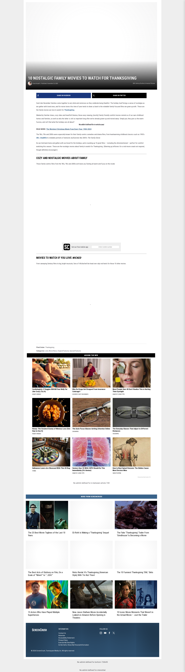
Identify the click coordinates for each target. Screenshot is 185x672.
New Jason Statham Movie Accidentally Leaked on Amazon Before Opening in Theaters (89, 615)
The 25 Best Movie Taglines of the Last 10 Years (46, 534)
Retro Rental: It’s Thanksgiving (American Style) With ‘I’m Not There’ (90, 573)
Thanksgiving (69, 110)
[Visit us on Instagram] (102, 633)
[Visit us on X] (114, 633)
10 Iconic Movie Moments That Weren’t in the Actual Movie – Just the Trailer (135, 613)
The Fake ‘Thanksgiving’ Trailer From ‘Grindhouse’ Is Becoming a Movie (133, 534)
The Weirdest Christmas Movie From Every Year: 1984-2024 (68, 129)
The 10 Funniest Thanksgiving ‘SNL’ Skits (135, 572)
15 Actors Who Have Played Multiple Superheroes (44, 613)
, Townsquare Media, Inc (53, 651)
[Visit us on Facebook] (110, 633)
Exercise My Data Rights (66, 642)
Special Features (75, 351)
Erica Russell (36, 83)
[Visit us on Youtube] (106, 633)
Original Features (63, 351)
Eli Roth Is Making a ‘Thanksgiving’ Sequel (90, 532)
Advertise (61, 635)
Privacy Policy (63, 640)
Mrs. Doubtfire (41, 138)
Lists (46, 351)
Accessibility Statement (66, 638)
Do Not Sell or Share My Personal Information (73, 645)
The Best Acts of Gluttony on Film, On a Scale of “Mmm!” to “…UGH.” (45, 573)
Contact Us (62, 633)
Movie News (53, 351)
